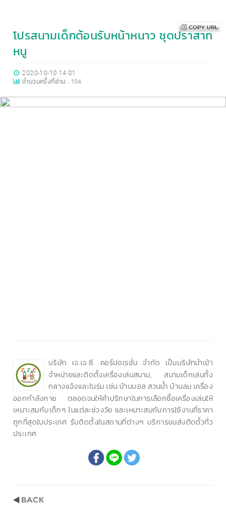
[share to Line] (114, 458)
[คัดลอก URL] (199, 27)
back (28, 500)
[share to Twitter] (132, 458)
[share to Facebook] (96, 458)
